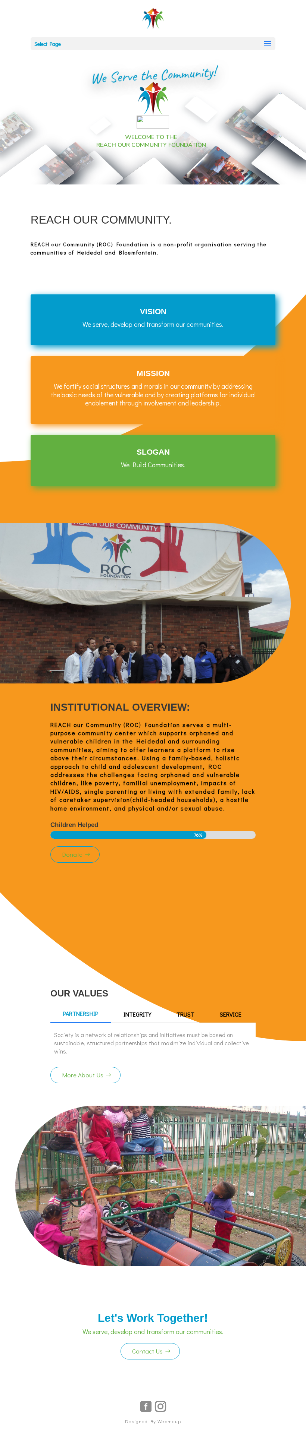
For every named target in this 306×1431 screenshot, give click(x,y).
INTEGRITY (137, 1014)
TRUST (185, 1014)
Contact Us (147, 1351)
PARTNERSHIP (80, 1013)
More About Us (82, 1075)
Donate (72, 854)
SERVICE (230, 1014)
